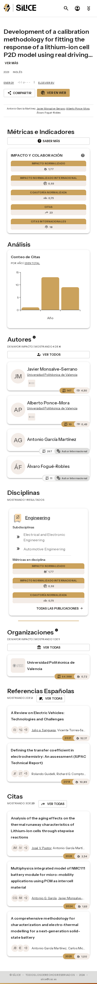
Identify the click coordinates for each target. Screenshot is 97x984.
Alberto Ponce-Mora (78, 108)
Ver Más (11, 63)
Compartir (19, 93)
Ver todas (48, 647)
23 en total (32, 263)
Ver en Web (53, 92)
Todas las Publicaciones (59, 608)
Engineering (37, 517)
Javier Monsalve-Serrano (51, 108)
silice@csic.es (48, 979)
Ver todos (48, 354)
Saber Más (48, 141)
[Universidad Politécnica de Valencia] (31, 383)
